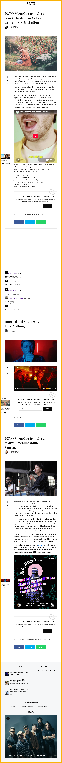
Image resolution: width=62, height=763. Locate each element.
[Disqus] (31, 249)
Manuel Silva (13, 330)
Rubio (48, 639)
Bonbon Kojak (23, 639)
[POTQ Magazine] (31, 3)
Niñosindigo (43, 214)
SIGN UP (48, 206)
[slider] (27, 388)
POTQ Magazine (14, 26)
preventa (41, 545)
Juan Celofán (28, 214)
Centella (22, 214)
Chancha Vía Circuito (32, 639)
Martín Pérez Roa (35, 214)
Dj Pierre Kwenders (42, 639)
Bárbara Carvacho (15, 451)
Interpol (21, 417)
